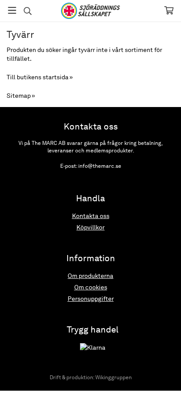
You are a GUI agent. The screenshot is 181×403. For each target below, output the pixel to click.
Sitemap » (21, 96)
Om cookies (90, 287)
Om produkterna (90, 275)
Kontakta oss (90, 215)
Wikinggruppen (113, 377)
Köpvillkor (90, 227)
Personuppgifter (91, 298)
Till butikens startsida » (40, 77)
